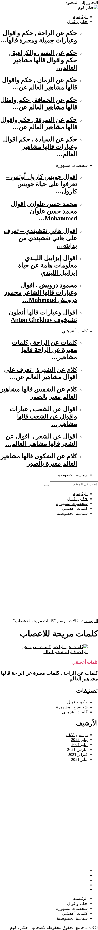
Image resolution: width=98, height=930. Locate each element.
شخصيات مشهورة (72, 165)
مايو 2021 (79, 744)
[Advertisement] (49, 569)
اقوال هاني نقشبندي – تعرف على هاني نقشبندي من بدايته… (40, 238)
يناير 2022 (79, 739)
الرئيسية (80, 16)
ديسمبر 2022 (77, 734)
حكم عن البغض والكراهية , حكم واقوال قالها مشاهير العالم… (43, 60)
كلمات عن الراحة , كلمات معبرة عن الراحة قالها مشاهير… (44, 349)
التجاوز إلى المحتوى (81, 2)
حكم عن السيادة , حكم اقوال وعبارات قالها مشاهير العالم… (40, 146)
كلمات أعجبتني (75, 331)
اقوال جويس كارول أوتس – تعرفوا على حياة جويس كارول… (41, 184)
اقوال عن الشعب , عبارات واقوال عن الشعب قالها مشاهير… (43, 416)
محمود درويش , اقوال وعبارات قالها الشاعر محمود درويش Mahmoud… (40, 292)
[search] (46, 485)
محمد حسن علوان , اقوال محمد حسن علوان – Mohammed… (44, 211)
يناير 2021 (79, 759)
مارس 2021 (77, 749)
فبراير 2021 (78, 754)
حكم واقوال (77, 21)
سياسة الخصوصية (72, 475)
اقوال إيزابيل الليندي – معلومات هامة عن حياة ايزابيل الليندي (47, 265)
